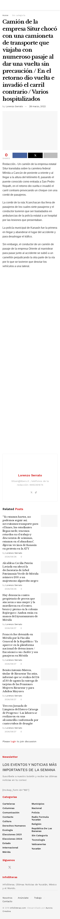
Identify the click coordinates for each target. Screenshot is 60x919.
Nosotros (7, 898)
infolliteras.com (18, 908)
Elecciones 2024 (12, 838)
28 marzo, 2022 (37, 106)
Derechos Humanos (14, 825)
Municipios (38, 803)
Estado (6, 843)
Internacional (10, 847)
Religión (36, 824)
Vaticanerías (39, 844)
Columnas (8, 808)
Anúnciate (23, 898)
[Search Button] (56, 5)
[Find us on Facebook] (3, 867)
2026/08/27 (10, 628)
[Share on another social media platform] (51, 155)
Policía (36, 812)
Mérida (6, 852)
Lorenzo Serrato (14, 106)
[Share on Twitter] (35, 155)
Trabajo (38, 898)
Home (5, 15)
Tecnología (38, 839)
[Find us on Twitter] (9, 867)
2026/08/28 (10, 557)
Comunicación (10, 812)
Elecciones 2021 (12, 834)
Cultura (6, 821)
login (13, 741)
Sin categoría (18, 15)
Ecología (7, 830)
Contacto (7, 817)
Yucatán (36, 848)
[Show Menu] (3, 5)
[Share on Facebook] (19, 155)
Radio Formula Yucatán (40, 818)
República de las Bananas (42, 829)
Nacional (37, 808)
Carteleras (8, 803)
